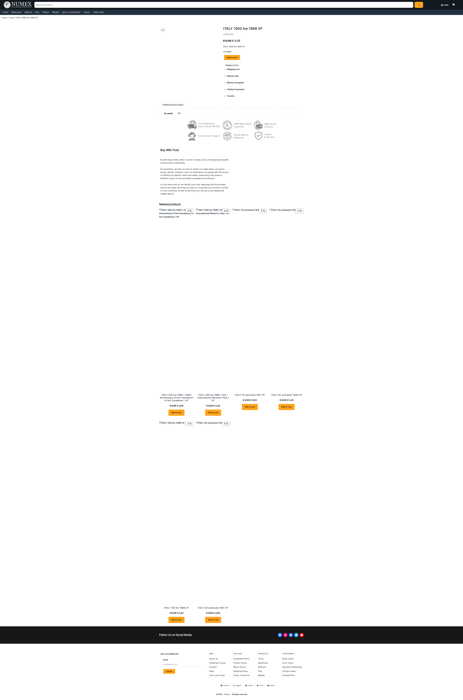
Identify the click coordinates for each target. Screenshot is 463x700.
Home (4, 17)
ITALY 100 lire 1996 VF (176, 608)
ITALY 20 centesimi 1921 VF (213, 608)
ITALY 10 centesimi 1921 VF (250, 395)
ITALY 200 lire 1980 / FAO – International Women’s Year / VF (213, 398)
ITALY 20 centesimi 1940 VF (286, 395)
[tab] (263, 69)
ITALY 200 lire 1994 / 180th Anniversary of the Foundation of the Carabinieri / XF (176, 398)
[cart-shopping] (453, 5)
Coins (11, 17)
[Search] (419, 5)
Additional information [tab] (173, 105)
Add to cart (232, 57)
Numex (227, 694)
